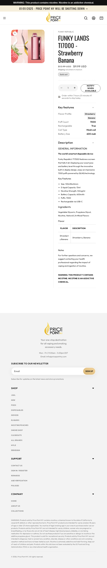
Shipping (61, 70)
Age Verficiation (19, 481)
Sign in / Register (19, 471)
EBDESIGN (15, 450)
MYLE (13, 445)
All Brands (16, 440)
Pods (13, 405)
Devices (15, 415)
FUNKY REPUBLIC (66, 32)
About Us (15, 506)
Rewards (15, 476)
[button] (4, 18)
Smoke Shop (17, 430)
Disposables (17, 410)
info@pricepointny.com (56, 356)
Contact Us (16, 466)
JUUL (13, 395)
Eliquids (15, 420)
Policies (15, 486)
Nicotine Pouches (19, 425)
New (13, 400)
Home (13, 501)
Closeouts (16, 435)
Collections (17, 511)
